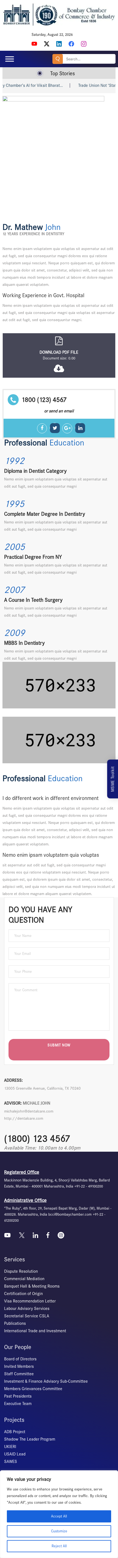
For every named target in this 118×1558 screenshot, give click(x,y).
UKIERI (10, 1446)
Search (57, 59)
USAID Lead (15, 1454)
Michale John (36, 1103)
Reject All (59, 1546)
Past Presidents (18, 1396)
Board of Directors (20, 1358)
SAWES (10, 1461)
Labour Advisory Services (26, 1308)
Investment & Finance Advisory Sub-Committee (46, 1381)
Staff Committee (19, 1373)
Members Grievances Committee (33, 1388)
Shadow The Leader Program (29, 1439)
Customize (59, 1531)
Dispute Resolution (21, 1271)
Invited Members (19, 1366)
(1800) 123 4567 (37, 1138)
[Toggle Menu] (9, 59)
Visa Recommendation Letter (30, 1301)
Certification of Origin (23, 1293)
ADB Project (14, 1431)
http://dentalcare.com (23, 1118)
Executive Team (18, 1403)
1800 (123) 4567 (44, 400)
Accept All (59, 1516)
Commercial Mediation (24, 1278)
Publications (15, 1323)
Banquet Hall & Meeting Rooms (32, 1286)
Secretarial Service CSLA (26, 1315)
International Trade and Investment (35, 1330)
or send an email (59, 411)
